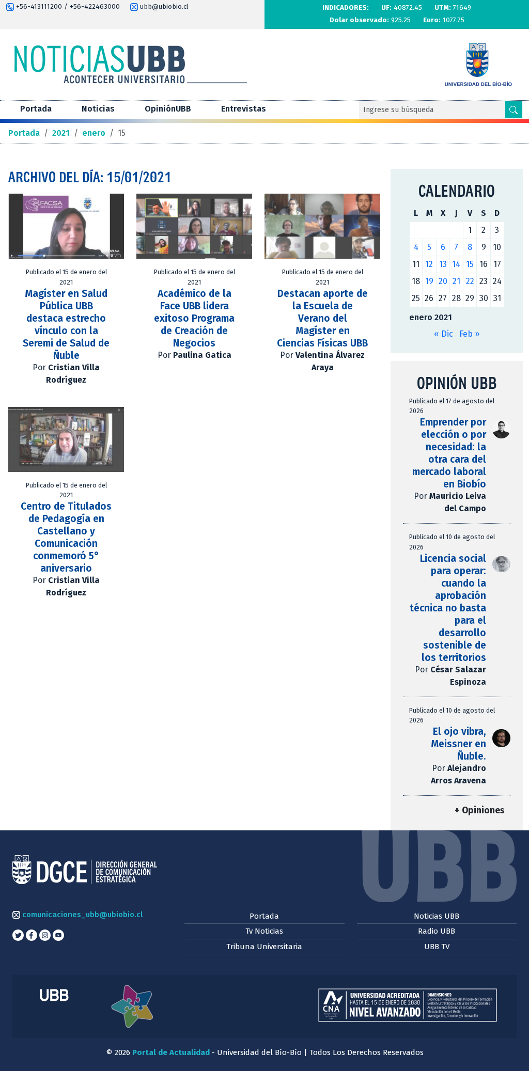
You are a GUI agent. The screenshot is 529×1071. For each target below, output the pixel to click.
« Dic (443, 334)
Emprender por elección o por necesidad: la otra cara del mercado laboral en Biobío (449, 453)
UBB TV (436, 946)
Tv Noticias (264, 931)
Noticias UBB (436, 916)
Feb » (469, 334)
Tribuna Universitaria (264, 946)
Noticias (98, 109)
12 (429, 264)
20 (443, 281)
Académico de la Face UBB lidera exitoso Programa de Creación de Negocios (194, 318)
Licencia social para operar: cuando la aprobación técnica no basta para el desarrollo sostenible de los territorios (448, 608)
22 (470, 281)
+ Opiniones (479, 810)
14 (456, 264)
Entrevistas (243, 109)
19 (429, 281)
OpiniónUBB (168, 109)
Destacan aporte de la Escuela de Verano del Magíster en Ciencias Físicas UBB (322, 318)
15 (470, 264)
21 (456, 281)
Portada (36, 109)
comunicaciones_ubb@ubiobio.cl (81, 914)
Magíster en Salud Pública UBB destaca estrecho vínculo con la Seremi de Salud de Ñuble (66, 324)
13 (443, 264)
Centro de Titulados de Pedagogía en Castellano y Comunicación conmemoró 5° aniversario (66, 537)
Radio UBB (436, 931)
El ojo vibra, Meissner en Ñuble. (458, 744)
